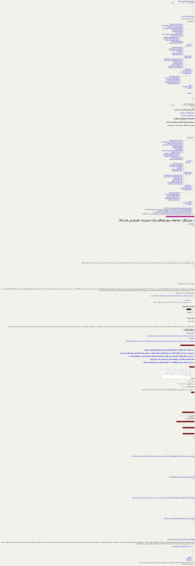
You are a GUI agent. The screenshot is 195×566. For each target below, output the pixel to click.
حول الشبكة (188, 45)
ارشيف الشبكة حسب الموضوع (171, 37)
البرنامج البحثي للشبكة (173, 83)
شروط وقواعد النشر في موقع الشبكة (181, 546)
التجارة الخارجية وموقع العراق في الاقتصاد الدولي (182, 216)
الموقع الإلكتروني (190, 386)
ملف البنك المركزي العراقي (175, 67)
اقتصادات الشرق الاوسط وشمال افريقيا (172, 34)
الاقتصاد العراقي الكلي (176, 41)
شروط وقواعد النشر (177, 47)
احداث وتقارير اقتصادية (176, 35)
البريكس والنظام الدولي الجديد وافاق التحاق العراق (181, 477)
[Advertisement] (176, 132)
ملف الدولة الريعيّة (177, 63)
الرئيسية (189, 44)
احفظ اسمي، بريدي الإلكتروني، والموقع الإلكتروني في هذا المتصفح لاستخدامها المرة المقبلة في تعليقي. (167, 389)
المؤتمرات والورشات (174, 76)
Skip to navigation (182, 1)
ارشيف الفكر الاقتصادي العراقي (171, 38)
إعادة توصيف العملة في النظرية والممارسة (180, 208)
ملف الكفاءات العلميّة (176, 64)
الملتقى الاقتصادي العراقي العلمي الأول (172, 28)
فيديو (190, 85)
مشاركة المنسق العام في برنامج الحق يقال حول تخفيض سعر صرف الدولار (172, 359)
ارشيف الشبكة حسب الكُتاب (172, 40)
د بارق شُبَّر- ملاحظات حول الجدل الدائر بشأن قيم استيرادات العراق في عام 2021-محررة (172, 295)
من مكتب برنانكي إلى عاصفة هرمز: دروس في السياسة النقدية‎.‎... (172, 212)
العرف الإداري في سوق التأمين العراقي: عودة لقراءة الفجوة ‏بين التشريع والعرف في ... (169, 213)
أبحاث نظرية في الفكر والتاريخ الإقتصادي (172, 25)
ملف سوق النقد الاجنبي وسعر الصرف (172, 60)
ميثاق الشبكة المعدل (177, 54)
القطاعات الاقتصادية (177, 31)
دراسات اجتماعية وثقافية (176, 24)
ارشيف (189, 557)
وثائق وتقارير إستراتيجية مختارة (174, 27)
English (189, 93)
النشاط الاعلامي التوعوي (173, 79)
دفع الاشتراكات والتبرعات (175, 50)
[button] (190, 21)
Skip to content (190, 1)
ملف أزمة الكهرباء (177, 61)
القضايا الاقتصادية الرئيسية (175, 42)
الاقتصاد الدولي (178, 32)
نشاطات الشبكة (187, 73)
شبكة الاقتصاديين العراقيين (187, 16)
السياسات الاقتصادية (177, 29)
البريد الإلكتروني (189, 384)
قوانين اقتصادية (187, 56)
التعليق (192, 378)
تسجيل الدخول (190, 103)
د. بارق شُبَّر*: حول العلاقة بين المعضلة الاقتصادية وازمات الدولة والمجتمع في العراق (169, 350)
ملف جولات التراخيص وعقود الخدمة (173, 58)
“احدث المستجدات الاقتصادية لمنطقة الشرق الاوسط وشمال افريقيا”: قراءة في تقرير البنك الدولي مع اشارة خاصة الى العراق (163, 497)
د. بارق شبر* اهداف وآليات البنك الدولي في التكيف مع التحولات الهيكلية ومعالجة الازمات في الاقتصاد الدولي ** (161, 356)
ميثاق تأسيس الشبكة (177, 53)
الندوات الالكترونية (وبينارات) (172, 77)
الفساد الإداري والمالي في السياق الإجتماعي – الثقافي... (177, 211)
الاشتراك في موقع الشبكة (175, 48)
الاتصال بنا (188, 87)
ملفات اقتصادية (187, 57)
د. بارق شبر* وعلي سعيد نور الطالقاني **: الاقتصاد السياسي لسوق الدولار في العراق (168, 362)
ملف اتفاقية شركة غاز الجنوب (174, 66)
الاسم (192, 381)
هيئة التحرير (179, 51)
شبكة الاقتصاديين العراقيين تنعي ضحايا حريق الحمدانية (180, 539)
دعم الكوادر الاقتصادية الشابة (172, 82)
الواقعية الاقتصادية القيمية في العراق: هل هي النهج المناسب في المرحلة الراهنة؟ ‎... (167, 209)
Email (193, 415)
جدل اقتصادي (187, 69)
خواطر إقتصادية (187, 70)
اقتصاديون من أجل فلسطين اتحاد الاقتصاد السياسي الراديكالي (179, 518)
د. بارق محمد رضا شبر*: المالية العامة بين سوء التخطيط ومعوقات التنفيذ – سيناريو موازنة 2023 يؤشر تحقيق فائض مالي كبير (157, 353)
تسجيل (185, 103)
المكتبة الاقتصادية (187, 86)
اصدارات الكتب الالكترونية (172, 80)
